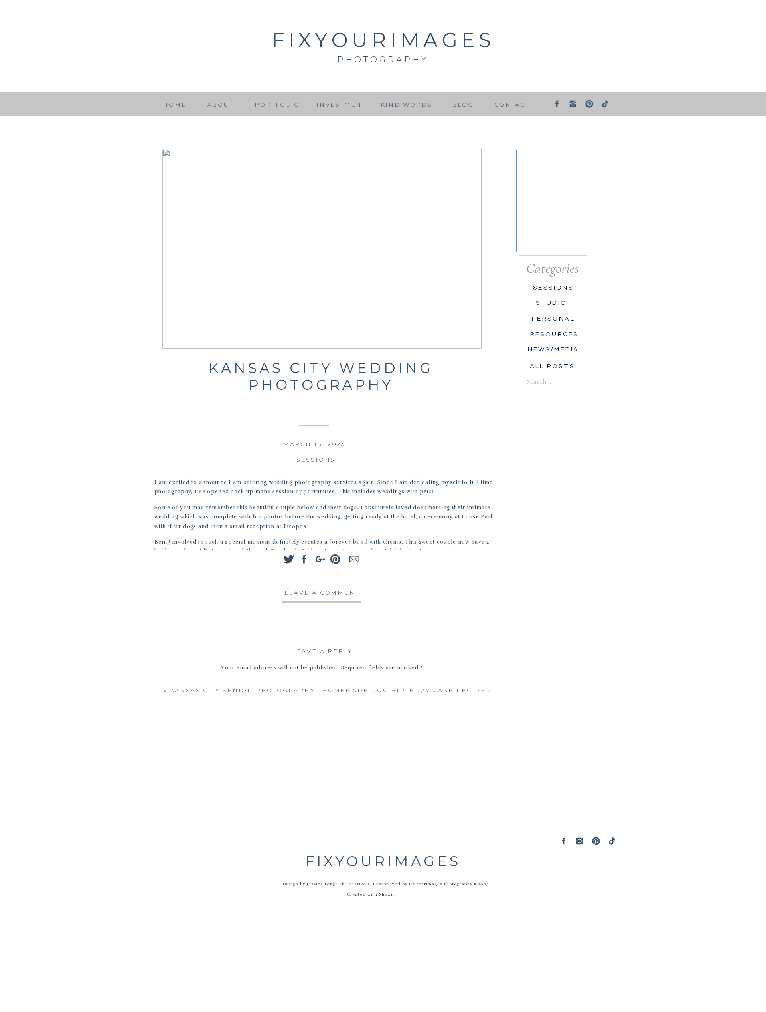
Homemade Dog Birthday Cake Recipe (404, 690)
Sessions (315, 459)
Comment (322, 683)
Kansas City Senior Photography (242, 690)
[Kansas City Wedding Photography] (322, 249)
